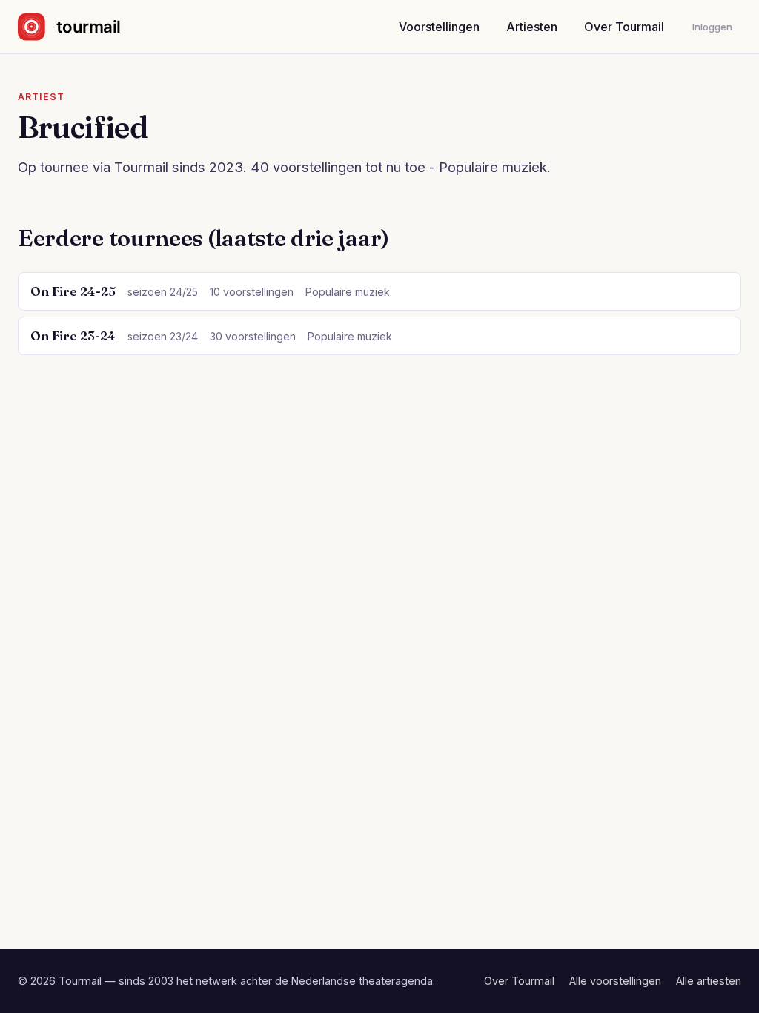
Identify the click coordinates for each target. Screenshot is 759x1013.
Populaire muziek (347, 292)
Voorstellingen (439, 26)
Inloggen (712, 27)
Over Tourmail (624, 26)
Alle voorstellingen (615, 980)
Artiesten (531, 26)
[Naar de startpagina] (82, 26)
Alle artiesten (708, 980)
